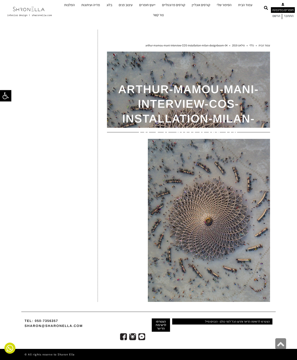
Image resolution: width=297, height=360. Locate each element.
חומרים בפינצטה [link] (283, 10)
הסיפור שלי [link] (224, 5)
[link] (5, 95)
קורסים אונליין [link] (201, 5)
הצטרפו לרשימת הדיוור (161, 325)
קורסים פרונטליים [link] (173, 5)
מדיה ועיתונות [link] (90, 5)
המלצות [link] (69, 5)
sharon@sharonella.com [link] (54, 326)
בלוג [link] (109, 5)
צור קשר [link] (158, 15)
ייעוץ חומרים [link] (147, 5)
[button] (265, 8)
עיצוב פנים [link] (126, 5)
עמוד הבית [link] (245, 5)
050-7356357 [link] (46, 321)
